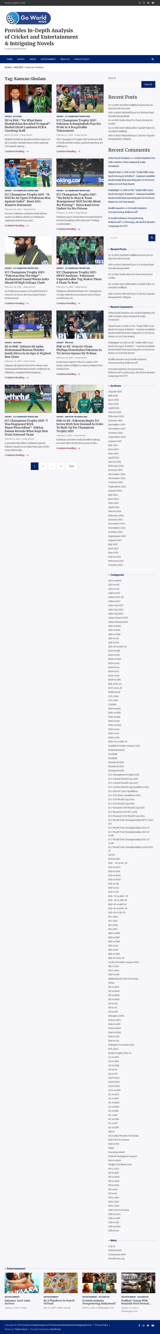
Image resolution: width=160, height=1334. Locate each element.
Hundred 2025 (116, 766)
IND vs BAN (114, 875)
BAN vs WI (113, 675)
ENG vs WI (113, 737)
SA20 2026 (114, 1086)
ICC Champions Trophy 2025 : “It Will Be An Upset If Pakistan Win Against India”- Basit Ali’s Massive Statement (27, 200)
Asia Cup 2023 (115, 605)
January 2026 (115, 420)
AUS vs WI (113, 642)
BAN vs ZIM (114, 679)
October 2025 (115, 432)
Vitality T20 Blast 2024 (120, 1164)
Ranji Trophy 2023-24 (119, 1053)
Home (9, 59)
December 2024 (116, 474)
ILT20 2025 (114, 858)
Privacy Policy (81, 59)
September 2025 (117, 437)
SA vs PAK (17, 342)
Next (71, 466)
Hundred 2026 (116, 770)
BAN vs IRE (114, 650)
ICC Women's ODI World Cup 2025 (126, 807)
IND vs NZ (113, 883)
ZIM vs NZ (113, 1222)
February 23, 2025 (13, 209)
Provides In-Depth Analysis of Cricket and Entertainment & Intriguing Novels (41, 37)
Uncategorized (116, 1152)
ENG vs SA (113, 729)
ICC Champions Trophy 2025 (77, 116)
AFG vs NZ (113, 584)
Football (112, 754)
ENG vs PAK (114, 725)
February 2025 (116, 465)
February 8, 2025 (12, 438)
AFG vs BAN (114, 580)
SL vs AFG (113, 1094)
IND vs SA (113, 887)
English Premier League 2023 (124, 745)
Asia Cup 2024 (115, 609)
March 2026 (114, 412)
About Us (65, 59)
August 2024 (115, 490)
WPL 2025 (113, 1201)
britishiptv (113, 190)
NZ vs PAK (17, 116)
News (111, 982)
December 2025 (116, 424)
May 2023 (113, 552)
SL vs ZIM (113, 1127)
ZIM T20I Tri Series (118, 1210)
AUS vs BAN (114, 626)
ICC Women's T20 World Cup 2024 (126, 816)
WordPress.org (116, 1258)
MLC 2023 (113, 966)
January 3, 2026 (12, 1307)
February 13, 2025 (13, 361)
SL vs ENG (113, 1106)
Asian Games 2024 (118, 622)
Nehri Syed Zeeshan (119, 158)
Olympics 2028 (116, 1015)
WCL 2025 (113, 1168)
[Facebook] (140, 2)
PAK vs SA (113, 1040)
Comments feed (117, 1254)
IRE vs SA (113, 945)
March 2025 (114, 461)
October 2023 (115, 532)
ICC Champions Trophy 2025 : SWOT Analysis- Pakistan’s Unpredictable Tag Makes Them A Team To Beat (79, 277)
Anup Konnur (27, 134)
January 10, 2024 (129, 1307)
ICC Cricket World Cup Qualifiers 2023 (128, 787)
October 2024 (115, 482)
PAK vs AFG (114, 1020)
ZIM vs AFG (114, 1214)
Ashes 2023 (114, 593)
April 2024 (113, 507)
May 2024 (113, 503)
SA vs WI (113, 1073)
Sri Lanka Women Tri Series (123, 1135)
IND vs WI (113, 891)
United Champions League (122, 1156)
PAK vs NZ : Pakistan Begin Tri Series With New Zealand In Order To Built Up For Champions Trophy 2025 (79, 426)
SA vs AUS (113, 1057)
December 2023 (116, 523)
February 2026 (116, 416)
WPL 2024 (113, 1197)
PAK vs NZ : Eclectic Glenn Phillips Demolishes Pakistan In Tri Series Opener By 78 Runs (79, 350)
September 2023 (117, 536)
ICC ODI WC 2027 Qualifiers (123, 791)
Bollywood (114, 692)
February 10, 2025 (64, 357)
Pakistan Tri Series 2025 (76, 417)
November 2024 (117, 478)
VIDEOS (33, 59)
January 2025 (115, 470)
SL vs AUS (113, 1098)
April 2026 (113, 408)
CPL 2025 (113, 700)
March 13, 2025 (11, 134)
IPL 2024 (113, 916)
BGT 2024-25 (115, 688)
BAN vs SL (113, 671)
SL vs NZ (113, 1115)
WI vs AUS (113, 1172)
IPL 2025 (113, 920)
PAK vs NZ (69, 342)
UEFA (111, 1148)
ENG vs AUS (114, 708)
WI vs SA (113, 1189)
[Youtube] (152, 2)
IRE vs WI (113, 949)
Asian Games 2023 (118, 617)
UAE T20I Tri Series (118, 1139)
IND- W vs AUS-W (117, 900)
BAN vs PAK (114, 659)
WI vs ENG (113, 1181)
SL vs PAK (113, 1119)
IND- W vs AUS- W (118, 896)
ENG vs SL (113, 733)
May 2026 (113, 404)
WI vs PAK (113, 1185)
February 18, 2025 (64, 212)
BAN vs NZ (114, 655)
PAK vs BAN (114, 1028)
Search (112, 78)
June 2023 (113, 548)
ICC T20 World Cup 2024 (121, 799)
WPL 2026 (113, 1205)
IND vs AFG (114, 867)
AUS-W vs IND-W (117, 646)
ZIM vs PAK (114, 1226)
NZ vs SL (113, 1007)
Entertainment (48, 59)
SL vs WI (112, 1123)
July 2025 (113, 445)
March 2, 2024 (88, 1307)
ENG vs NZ (114, 721)
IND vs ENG (114, 879)
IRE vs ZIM (114, 953)
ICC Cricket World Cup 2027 (123, 783)
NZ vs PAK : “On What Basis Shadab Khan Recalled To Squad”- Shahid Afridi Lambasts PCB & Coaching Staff (28, 125)
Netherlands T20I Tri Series (123, 978)
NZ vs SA (113, 1003)
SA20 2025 (114, 1081)
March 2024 (114, 511)
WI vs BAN (113, 1176)
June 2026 (113, 399)
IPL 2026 (113, 925)
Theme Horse (21, 1329)
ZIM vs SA (113, 1230)
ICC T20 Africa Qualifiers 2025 (124, 795)
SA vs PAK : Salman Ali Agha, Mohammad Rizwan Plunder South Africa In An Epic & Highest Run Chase (28, 352)
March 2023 (114, 556)
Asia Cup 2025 (115, 613)
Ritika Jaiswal (64, 1307)
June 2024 (113, 499)
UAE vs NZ (113, 1143)
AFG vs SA (113, 588)
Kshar (24, 1307)
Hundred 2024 (116, 762)
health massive (116, 208)
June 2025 (113, 449)
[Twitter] (148, 2)
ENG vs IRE (114, 717)
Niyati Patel (114, 172)
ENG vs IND (114, 712)
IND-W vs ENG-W (117, 908)
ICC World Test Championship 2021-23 (128, 827)
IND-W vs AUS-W (117, 904)
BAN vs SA (113, 663)
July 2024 (113, 494)
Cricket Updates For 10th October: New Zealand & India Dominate (131, 162)
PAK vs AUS (114, 1024)
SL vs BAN (113, 1102)
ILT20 (111, 854)
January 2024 (115, 519)
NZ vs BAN (114, 991)
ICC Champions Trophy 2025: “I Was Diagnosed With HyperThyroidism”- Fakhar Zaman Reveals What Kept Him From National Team (26, 427)
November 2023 (116, 527)
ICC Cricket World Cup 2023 (123, 778)
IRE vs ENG (114, 933)
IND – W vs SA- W (117, 863)
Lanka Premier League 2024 (123, 962)
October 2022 (115, 565)
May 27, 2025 (49, 1307)
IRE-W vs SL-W (116, 958)
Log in (111, 1246)
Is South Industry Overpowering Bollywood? (99, 1302)
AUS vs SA (113, 638)
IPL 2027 (113, 929)
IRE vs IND (114, 937)
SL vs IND (113, 1110)
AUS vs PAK (114, 634)
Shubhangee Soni (106, 1307)
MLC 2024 (113, 970)
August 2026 (115, 391)
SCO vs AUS (114, 1090)
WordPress (55, 1329)
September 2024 (117, 486)
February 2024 (116, 515)
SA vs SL (112, 1069)
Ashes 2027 (114, 601)
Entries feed (114, 1250)
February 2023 (116, 560)
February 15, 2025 (64, 286)
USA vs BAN (114, 1160)
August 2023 (115, 540)
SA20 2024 (114, 1077)
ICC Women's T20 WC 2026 (122, 812)
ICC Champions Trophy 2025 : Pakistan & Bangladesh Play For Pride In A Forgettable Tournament (78, 125)
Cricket (21, 59)
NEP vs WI (113, 974)
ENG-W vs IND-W (117, 741)
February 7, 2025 (64, 435)
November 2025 (116, 428)
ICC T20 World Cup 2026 (121, 803)
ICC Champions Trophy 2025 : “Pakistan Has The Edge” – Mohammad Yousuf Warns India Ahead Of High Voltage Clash (27, 277)
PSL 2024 (113, 1048)
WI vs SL (112, 1193)
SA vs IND (113, 1061)
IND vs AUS (114, 871)
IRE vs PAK (114, 941)
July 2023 (113, 544)
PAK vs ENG (114, 1032)
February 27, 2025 (64, 134)
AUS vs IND (114, 630)
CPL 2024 (113, 696)
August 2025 (115, 441)
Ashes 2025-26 (116, 597)
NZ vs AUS (113, 986)
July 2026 (113, 395)
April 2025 (113, 457)
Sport (111, 1131)
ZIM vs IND (114, 1218)
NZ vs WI (113, 1011)
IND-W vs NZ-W (116, 912)
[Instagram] (144, 2)
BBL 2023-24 (115, 683)
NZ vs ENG (114, 995)
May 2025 (113, 453)
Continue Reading (15, 151)
